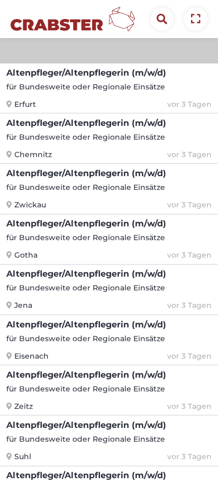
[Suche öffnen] (162, 19)
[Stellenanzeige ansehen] (195, 19)
